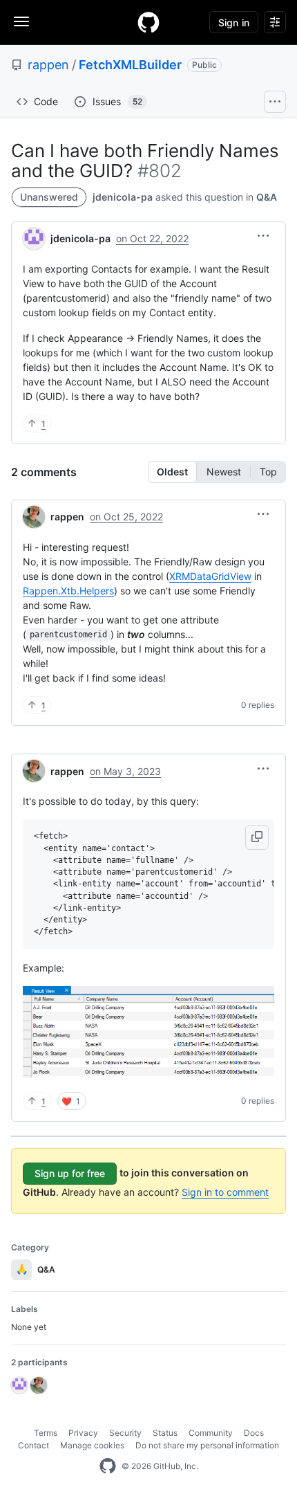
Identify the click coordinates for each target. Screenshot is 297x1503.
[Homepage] (148, 22)
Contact (33, 1445)
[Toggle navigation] (21, 21)
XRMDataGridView (210, 576)
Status (165, 1433)
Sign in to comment (225, 1192)
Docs (254, 1433)
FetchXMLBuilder (130, 64)
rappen (48, 64)
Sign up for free (70, 1173)
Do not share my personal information (207, 1445)
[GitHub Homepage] (107, 1466)
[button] (263, 236)
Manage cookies (92, 1445)
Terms (45, 1433)
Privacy (83, 1433)
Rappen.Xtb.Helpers (68, 590)
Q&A (266, 197)
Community (211, 1433)
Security (125, 1433)
